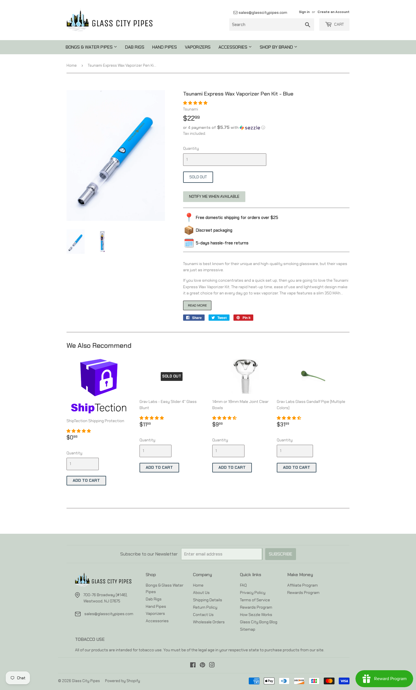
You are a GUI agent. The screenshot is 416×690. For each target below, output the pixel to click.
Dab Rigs (134, 47)
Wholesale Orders (209, 621)
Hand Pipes (164, 47)
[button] (195, 102)
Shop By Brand (277, 47)
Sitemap (247, 629)
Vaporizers (198, 47)
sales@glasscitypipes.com (262, 12)
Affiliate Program (302, 585)
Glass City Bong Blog (258, 621)
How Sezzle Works (256, 614)
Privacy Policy (252, 592)
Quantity (191, 148)
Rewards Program (256, 607)
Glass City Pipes (86, 680)
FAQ (243, 585)
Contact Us (203, 614)
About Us (201, 592)
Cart (338, 24)
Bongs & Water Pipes (90, 47)
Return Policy (205, 607)
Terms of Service (255, 599)
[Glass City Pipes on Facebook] (193, 665)
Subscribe (280, 554)
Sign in (304, 12)
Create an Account (333, 12)
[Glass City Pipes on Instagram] (212, 665)
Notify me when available (214, 196)
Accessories (233, 47)
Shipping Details (207, 599)
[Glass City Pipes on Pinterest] (202, 665)
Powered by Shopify (122, 680)
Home (72, 65)
